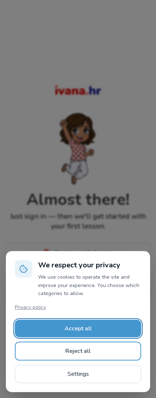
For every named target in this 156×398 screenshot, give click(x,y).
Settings (78, 374)
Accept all (78, 329)
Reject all (78, 351)
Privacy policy (30, 307)
